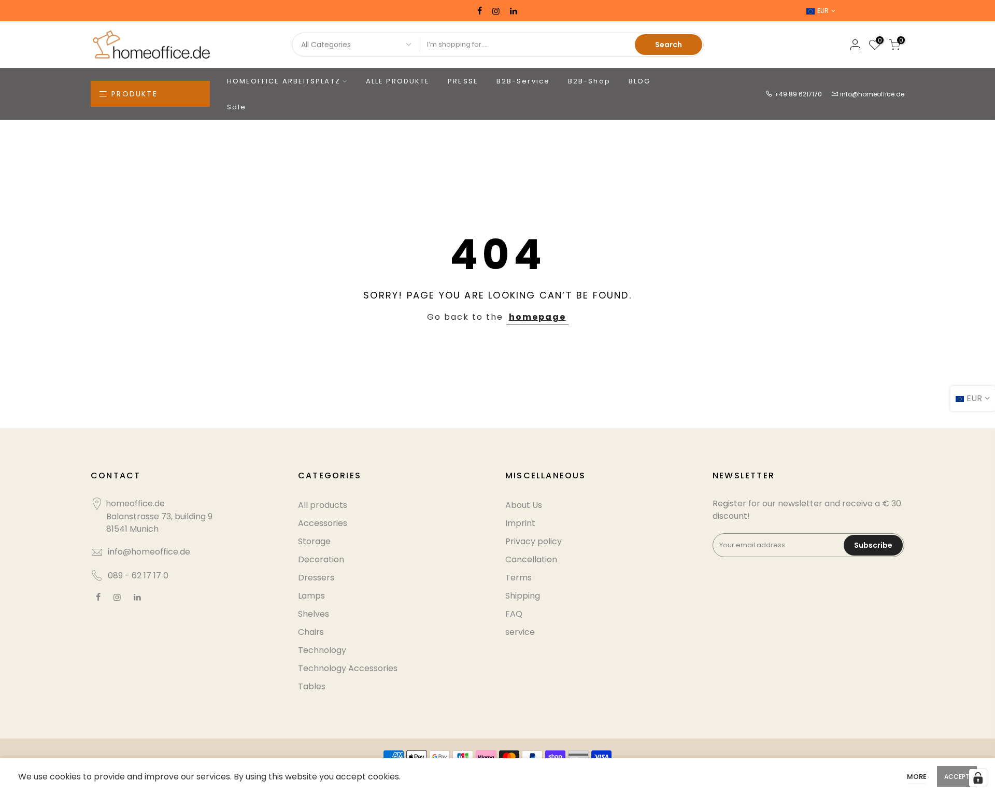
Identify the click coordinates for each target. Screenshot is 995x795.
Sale (236, 107)
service (520, 632)
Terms (518, 578)
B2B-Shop (589, 81)
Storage (314, 541)
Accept (957, 776)
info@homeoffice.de (872, 94)
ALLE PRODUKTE (398, 81)
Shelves (313, 614)
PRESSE (463, 81)
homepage (537, 317)
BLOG (639, 81)
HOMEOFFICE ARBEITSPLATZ (283, 81)
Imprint (520, 523)
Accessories (322, 523)
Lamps (311, 596)
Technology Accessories (347, 668)
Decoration (321, 559)
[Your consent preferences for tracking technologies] (978, 778)
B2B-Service (523, 81)
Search (668, 44)
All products (322, 505)
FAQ (513, 614)
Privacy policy (533, 541)
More (917, 777)
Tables (311, 686)
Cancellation (531, 559)
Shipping (522, 596)
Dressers (316, 578)
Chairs (311, 632)
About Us (523, 505)
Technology (322, 650)
